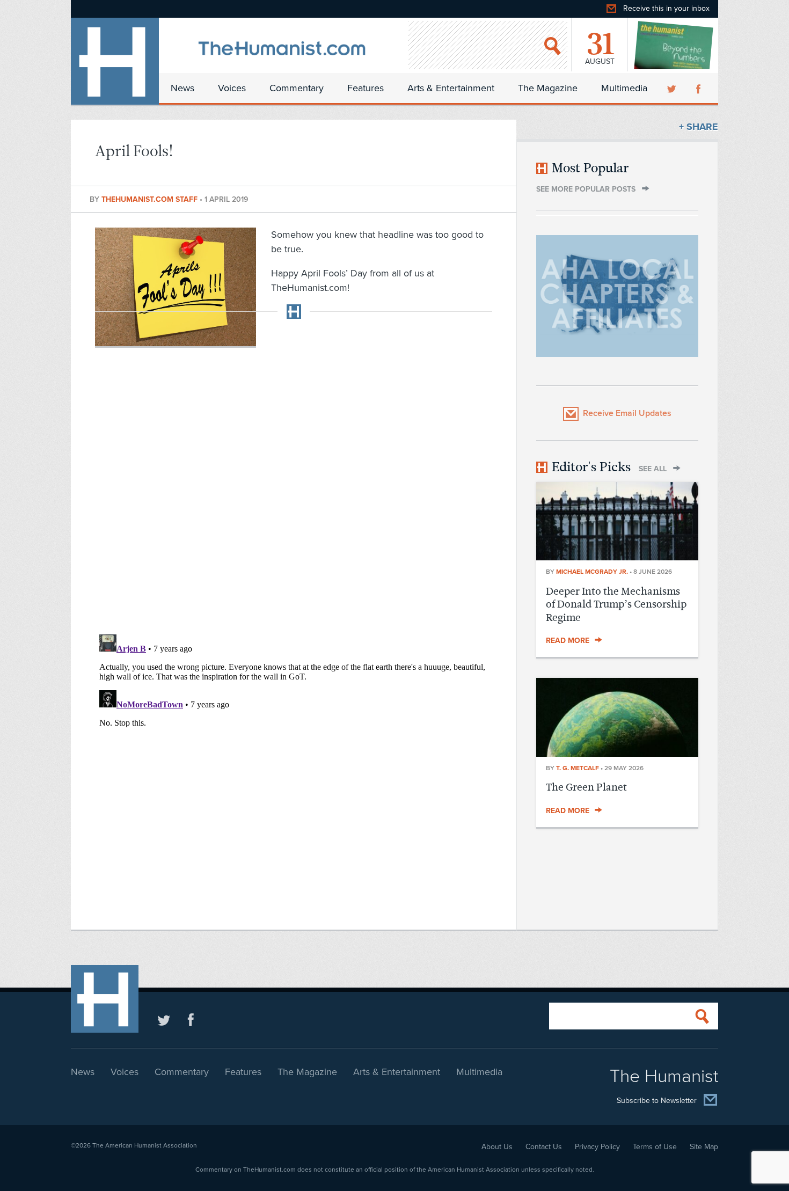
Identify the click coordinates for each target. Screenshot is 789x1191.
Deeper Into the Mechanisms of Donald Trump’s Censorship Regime (616, 604)
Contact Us (543, 1146)
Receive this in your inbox (666, 8)
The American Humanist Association (144, 1145)
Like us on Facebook (191, 1019)
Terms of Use (655, 1146)
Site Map (704, 1146)
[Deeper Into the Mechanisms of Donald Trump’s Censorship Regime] (617, 557)
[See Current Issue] (674, 45)
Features (365, 88)
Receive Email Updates (627, 413)
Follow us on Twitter (164, 1019)
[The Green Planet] (617, 753)
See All (653, 468)
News (182, 88)
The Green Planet (586, 787)
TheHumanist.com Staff (150, 199)
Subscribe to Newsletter (657, 1100)
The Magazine (548, 88)
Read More (567, 640)
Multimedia (624, 88)
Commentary (296, 88)
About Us (497, 1146)
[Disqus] (293, 485)
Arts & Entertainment (450, 88)
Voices (232, 88)
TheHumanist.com (115, 61)
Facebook (699, 88)
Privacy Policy (597, 1146)
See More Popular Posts (585, 189)
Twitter (672, 88)
